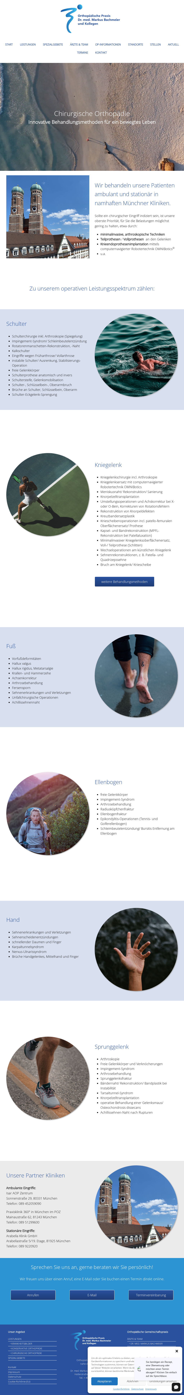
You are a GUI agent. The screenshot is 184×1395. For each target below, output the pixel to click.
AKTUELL (173, 44)
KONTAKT (101, 52)
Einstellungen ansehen (163, 1381)
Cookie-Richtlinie (121, 1388)
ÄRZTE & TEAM (79, 44)
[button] (177, 1351)
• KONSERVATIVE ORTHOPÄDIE (26, 1348)
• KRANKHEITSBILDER (21, 1343)
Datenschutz (137, 1388)
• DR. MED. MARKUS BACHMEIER (146, 1343)
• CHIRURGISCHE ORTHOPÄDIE (26, 1353)
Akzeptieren (104, 1381)
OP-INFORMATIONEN (108, 44)
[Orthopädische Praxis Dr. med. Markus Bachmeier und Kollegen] (92, 19)
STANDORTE (135, 44)
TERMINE (82, 52)
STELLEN (155, 44)
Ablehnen (132, 1381)
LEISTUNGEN (28, 44)
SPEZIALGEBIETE (53, 44)
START (9, 44)
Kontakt (12, 1367)
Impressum (151, 1388)
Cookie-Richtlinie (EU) (19, 1381)
